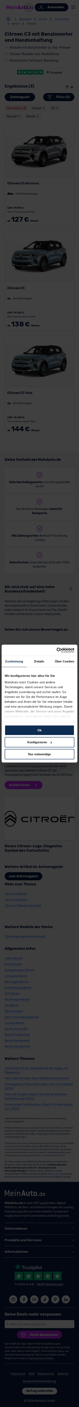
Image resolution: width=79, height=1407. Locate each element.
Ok (39, 730)
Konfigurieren (37, 742)
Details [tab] (39, 661)
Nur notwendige (39, 754)
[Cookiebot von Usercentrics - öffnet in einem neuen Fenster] (56, 650)
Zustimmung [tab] (14, 661)
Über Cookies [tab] (64, 661)
